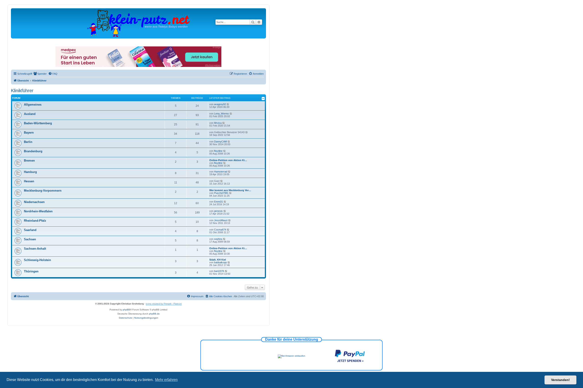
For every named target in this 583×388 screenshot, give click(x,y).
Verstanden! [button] (560, 380)
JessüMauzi (221, 220)
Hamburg (30, 172)
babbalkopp (220, 262)
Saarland (30, 230)
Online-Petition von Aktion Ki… (228, 160)
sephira (218, 239)
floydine (218, 151)
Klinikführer (22, 90)
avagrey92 (220, 104)
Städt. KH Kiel (217, 259)
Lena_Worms (221, 113)
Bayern (29, 132)
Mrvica (218, 123)
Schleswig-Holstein (37, 260)
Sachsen (30, 239)
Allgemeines (32, 104)
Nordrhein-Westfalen (38, 211)
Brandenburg (33, 151)
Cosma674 (220, 229)
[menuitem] (40, 73)
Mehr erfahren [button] (166, 380)
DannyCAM (220, 141)
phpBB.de (154, 313)
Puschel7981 (221, 193)
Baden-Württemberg (38, 123)
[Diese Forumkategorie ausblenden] (263, 98)
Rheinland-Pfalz (35, 220)
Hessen (29, 181)
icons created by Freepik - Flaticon (164, 303)
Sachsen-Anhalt (35, 248)
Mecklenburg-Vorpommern (42, 190)
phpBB (126, 309)
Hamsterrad (220, 171)
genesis (218, 211)
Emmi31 (218, 201)
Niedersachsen (34, 202)
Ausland (30, 114)
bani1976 (219, 271)
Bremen (29, 160)
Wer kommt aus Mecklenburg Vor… (230, 190)
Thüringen (31, 271)
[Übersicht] (138, 23)
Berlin (28, 142)
